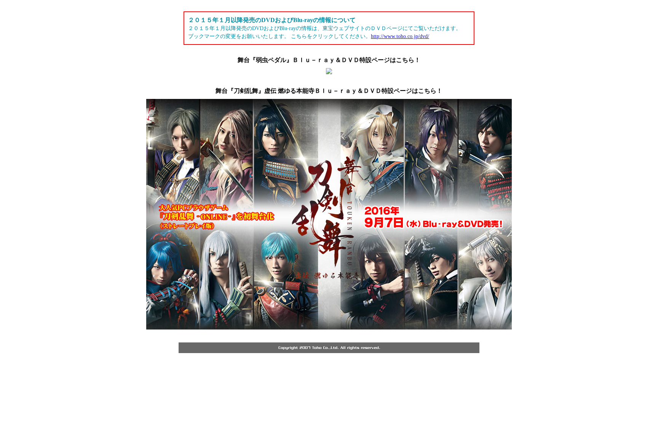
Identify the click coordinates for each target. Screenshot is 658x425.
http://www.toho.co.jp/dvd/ (400, 36)
